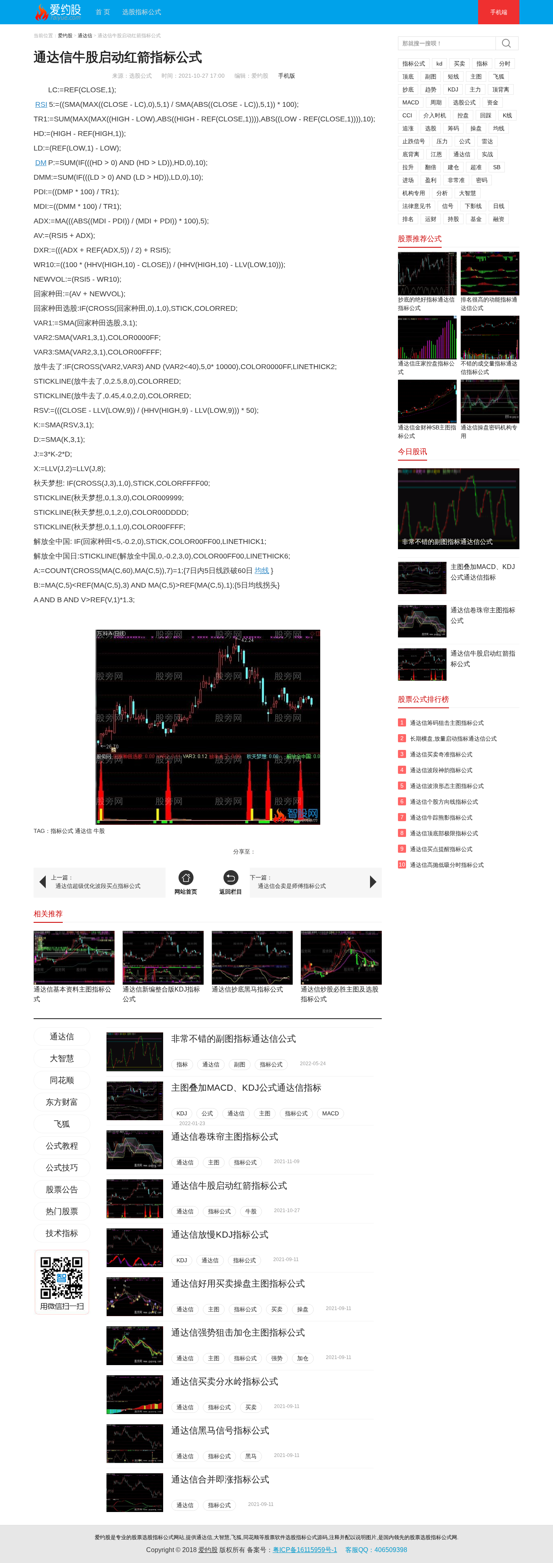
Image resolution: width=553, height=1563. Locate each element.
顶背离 (500, 89)
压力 (442, 141)
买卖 (277, 1309)
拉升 (408, 167)
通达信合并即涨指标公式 (220, 1479)
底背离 (410, 154)
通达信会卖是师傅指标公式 (292, 886)
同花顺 (62, 1080)
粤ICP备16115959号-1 (305, 1549)
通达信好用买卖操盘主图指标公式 (238, 1283)
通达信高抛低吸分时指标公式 (447, 865)
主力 (475, 89)
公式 (207, 1113)
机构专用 (413, 193)
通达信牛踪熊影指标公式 (441, 817)
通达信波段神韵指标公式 (441, 770)
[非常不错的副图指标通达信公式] (134, 1051)
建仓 (453, 167)
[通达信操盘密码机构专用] (490, 401)
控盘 (463, 115)
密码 (481, 180)
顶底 (408, 76)
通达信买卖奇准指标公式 (441, 754)
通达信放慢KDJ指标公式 (219, 1235)
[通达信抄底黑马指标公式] (252, 958)
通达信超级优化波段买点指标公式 (97, 886)
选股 (430, 128)
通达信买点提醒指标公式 (441, 849)
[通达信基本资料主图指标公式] (74, 958)
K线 (507, 115)
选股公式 (464, 102)
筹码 (453, 128)
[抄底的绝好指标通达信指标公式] (427, 273)
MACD (330, 1113)
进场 (408, 180)
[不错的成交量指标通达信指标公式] (490, 337)
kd (439, 63)
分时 (504, 63)
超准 (476, 167)
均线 (498, 128)
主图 (264, 1113)
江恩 (436, 154)
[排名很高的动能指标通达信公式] (490, 273)
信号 (447, 206)
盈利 (430, 180)
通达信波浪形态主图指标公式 (447, 786)
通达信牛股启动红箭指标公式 (229, 1186)
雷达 (487, 141)
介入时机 (434, 115)
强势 (277, 1358)
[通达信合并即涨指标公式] (134, 1492)
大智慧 (62, 1058)
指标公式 (62, 831)
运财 (430, 219)
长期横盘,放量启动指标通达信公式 (453, 738)
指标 (182, 1064)
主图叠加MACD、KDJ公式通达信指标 (246, 1088)
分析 (442, 193)
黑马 (251, 1456)
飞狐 (62, 1123)
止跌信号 (413, 141)
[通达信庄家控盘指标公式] (427, 337)
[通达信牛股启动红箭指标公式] (134, 1198)
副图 (239, 1064)
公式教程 (62, 1145)
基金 (476, 219)
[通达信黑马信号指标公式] (134, 1443)
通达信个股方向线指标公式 (444, 801)
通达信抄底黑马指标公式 (247, 989)
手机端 (498, 12)
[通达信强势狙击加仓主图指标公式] (134, 1345)
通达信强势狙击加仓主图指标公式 (238, 1332)
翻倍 (430, 167)
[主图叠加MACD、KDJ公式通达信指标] (134, 1100)
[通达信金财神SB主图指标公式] (427, 401)
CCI (407, 115)
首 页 (103, 11)
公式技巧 (62, 1167)
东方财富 (62, 1102)
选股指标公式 (141, 11)
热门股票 (62, 1211)
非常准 (456, 180)
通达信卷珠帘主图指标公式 (224, 1137)
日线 (498, 206)
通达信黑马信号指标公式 (220, 1430)
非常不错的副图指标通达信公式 (233, 1039)
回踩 (485, 115)
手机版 (286, 75)
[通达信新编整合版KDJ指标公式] (163, 958)
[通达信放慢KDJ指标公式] (134, 1247)
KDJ (182, 1113)
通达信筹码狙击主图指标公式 (447, 723)
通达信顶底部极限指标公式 (444, 833)
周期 (436, 102)
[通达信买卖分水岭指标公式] (134, 1394)
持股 (453, 219)
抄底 (408, 89)
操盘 (302, 1309)
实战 (487, 154)
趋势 (430, 89)
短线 (453, 76)
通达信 (85, 35)
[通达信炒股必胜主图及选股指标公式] (341, 958)
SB (496, 167)
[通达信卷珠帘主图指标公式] (134, 1149)
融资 (498, 219)
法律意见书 (416, 206)
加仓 (302, 1358)
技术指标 (62, 1233)
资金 (492, 102)
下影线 (473, 206)
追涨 (408, 128)
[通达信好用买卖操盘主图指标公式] (134, 1296)
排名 (408, 219)
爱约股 (65, 35)
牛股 (99, 831)
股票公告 (62, 1189)
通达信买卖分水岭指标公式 (224, 1381)
